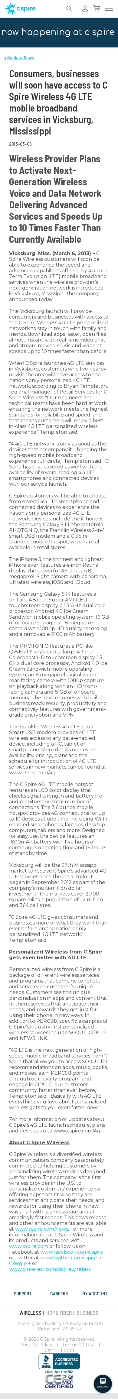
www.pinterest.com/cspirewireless (49, 1269)
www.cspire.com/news (41, 1229)
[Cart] (96, 8)
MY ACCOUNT (95, 1293)
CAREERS (59, 1293)
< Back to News (19, 57)
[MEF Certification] (59, 1380)
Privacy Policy (36, 1345)
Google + (20, 1263)
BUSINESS (88, 1312)
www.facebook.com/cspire (71, 1252)
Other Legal (59, 1350)
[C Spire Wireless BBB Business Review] (59, 1363)
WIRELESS (30, 1312)
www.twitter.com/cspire (68, 1258)
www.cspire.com (28, 1246)
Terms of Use (78, 1345)
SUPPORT (23, 1293)
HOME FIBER (59, 1312)
